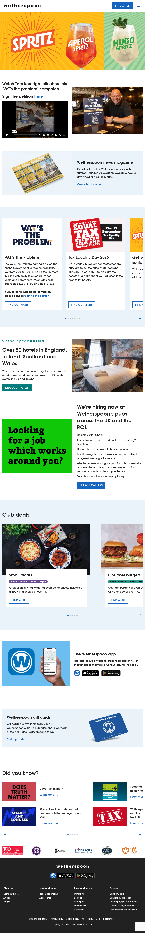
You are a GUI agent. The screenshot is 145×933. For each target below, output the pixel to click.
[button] (65, 318)
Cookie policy (72, 919)
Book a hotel (80, 898)
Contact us (79, 909)
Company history (11, 894)
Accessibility (87, 919)
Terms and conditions (37, 919)
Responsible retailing (48, 894)
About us (8, 888)
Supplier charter (46, 898)
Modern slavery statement (122, 905)
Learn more (49, 794)
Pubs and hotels (83, 888)
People (6, 901)
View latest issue (87, 184)
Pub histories (80, 905)
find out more (19, 305)
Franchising (79, 894)
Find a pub (122, 5)
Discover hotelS (17, 387)
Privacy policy (56, 919)
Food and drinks (48, 888)
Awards (6, 898)
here (38, 96)
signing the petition (37, 295)
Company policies (118, 894)
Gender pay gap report (120, 898)
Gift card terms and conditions (123, 909)
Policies (114, 888)
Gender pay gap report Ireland (124, 901)
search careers (91, 485)
